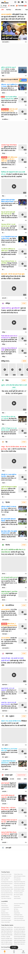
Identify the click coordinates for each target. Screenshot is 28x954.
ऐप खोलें (14, 947)
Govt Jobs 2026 (4, 879)
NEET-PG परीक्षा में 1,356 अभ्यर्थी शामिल (7, 942)
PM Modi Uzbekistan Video (7, 889)
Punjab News (17, 905)
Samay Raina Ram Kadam (6, 887)
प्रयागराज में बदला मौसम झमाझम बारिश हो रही (7, 940)
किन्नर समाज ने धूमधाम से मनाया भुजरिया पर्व (7, 933)
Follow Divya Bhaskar (18, 916)
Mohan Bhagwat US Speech (20, 876)
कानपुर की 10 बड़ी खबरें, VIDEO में (7, 938)
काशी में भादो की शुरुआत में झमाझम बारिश (20, 940)
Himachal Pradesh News (19, 903)
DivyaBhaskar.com (18, 949)
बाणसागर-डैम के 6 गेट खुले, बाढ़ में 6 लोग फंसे (20, 931)
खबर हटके (4, 298)
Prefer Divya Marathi (5, 918)
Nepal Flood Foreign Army (19, 881)
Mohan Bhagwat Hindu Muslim (7, 883)
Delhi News (3, 903)
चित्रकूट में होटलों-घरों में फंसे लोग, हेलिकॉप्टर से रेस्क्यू (20, 942)
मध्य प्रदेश (12, 779)
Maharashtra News (18, 907)
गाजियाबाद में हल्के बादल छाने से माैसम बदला (20, 938)
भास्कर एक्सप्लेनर (5, 42)
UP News (3, 911)
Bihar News (16, 911)
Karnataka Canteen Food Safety (7, 894)
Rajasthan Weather (5, 896)
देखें (14, 952)
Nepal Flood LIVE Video (6, 874)
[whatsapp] (23, 41)
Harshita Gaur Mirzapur (19, 887)
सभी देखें (24, 361)
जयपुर (3, 470)
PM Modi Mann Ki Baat (19, 891)
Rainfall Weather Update (19, 889)
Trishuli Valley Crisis (18, 874)
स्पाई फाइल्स (4, 167)
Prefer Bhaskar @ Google (19, 920)
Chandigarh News (5, 909)
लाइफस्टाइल (4, 684)
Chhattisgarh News (18, 914)
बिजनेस (3, 573)
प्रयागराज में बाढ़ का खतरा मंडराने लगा (20, 936)
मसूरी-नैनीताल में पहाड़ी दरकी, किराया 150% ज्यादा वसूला (7, 931)
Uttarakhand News (5, 914)
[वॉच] (22, 2)
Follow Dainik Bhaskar (6, 916)
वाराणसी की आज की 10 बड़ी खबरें (19, 934)
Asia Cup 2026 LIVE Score (7, 892)
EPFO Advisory (17, 878)
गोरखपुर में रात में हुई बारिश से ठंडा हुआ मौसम (7, 929)
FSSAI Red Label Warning (19, 883)
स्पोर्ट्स (3, 482)
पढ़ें (4, 952)
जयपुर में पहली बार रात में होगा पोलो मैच (20, 933)
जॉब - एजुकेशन (5, 745)
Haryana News (4, 905)
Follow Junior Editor (5, 922)
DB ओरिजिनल (5, 119)
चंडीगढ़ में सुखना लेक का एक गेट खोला (20, 927)
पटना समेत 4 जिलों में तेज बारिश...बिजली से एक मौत (20, 929)
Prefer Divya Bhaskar (18, 918)
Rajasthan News (4, 912)
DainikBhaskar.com (5, 949)
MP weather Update (18, 894)
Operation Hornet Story (6, 876)
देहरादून (3, 153)
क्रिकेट (3, 92)
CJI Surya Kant (17, 879)
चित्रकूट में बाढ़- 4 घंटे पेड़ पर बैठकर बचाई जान (7, 927)
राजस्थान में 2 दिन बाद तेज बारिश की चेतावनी (7, 944)
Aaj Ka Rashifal (17, 898)
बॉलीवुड (3, 332)
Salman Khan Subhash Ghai (20, 885)
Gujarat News (17, 912)
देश (2, 220)
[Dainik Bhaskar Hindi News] (5, 2)
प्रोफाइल (23, 952)
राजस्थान (19, 779)
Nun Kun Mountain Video (6, 891)
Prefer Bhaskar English (6, 920)
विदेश (3, 75)
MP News (16, 909)
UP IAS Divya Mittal (18, 892)
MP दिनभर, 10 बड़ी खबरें (5, 936)
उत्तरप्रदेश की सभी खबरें (21, 775)
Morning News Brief (5, 885)
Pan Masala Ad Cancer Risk (7, 881)
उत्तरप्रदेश (5, 779)
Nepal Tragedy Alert (5, 878)
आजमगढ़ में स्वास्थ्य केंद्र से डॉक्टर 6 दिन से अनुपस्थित (7, 934)
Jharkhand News (5, 907)
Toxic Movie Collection (6, 898)
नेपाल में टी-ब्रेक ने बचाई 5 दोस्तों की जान (20, 944)
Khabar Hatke (17, 896)
